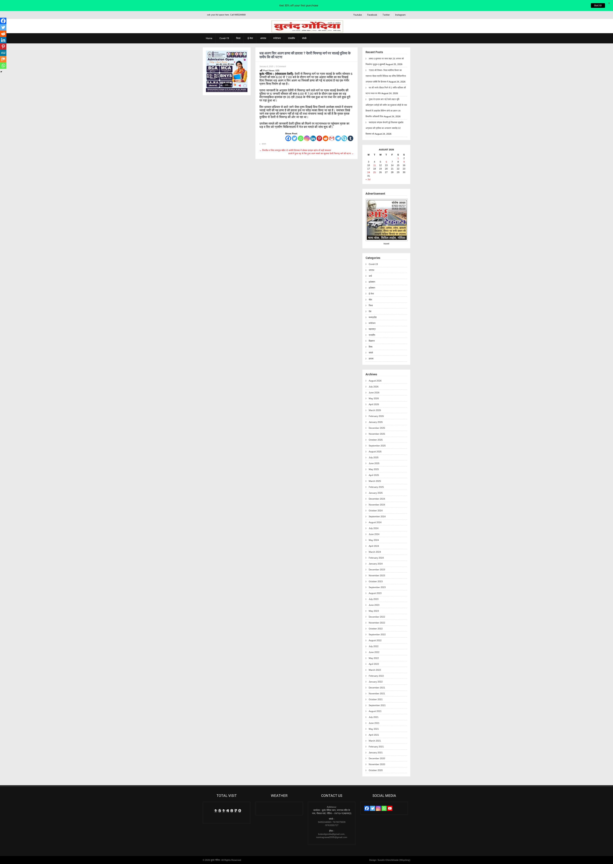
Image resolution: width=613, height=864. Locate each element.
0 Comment (281, 66)
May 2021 (374, 729)
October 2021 (376, 699)
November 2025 (377, 434)
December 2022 (377, 617)
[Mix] (3, 59)
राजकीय (291, 38)
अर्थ (370, 276)
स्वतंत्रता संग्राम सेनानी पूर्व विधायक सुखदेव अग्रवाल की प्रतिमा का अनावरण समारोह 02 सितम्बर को (384, 128)
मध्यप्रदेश (373, 317)
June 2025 (374, 463)
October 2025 (376, 439)
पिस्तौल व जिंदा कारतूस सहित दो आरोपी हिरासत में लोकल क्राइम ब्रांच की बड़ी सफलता (295, 150)
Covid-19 (224, 38)
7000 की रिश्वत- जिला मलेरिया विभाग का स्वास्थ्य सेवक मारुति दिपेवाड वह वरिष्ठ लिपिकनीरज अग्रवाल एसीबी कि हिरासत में (386, 76)
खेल (370, 299)
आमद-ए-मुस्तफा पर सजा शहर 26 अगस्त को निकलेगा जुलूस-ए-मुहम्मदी (385, 61)
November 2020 (377, 764)
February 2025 (376, 487)
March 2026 (375, 410)
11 (374, 165)
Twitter (386, 15)
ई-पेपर (250, 38)
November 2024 (377, 504)
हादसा (264, 144)
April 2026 (374, 404)
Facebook (372, 15)
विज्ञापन (372, 341)
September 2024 (377, 516)
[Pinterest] (319, 138)
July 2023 (373, 599)
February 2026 (376, 416)
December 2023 (377, 569)
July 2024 (373, 528)
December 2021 (377, 687)
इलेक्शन (372, 282)
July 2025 (373, 457)
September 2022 (377, 634)
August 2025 (375, 451)
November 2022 (377, 622)
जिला (238, 38)
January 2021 (376, 752)
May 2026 (374, 398)
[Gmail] (332, 138)
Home (209, 38)
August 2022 (375, 640)
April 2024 (374, 546)
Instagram (400, 15)
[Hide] (1, 71)
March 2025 (375, 481)
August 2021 (375, 711)
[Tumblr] (350, 138)
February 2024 (376, 557)
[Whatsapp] (300, 138)
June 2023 (374, 605)
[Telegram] (338, 138)
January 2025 (376, 493)
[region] (226, 71)
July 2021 (373, 717)
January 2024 (376, 563)
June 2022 (374, 652)
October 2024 (376, 510)
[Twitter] (294, 138)
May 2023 (374, 611)
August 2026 (375, 380)
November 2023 (377, 575)
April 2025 (374, 475)
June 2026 (374, 392)
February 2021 (376, 746)
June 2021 (374, 723)
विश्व (370, 346)
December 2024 (377, 498)
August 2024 (375, 522)
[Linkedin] (313, 138)
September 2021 (377, 705)
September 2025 (377, 445)
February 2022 (376, 676)
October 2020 (376, 770)
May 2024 (374, 540)
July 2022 (373, 646)
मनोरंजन (277, 38)
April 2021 (374, 735)
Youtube (357, 15)
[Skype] (344, 138)
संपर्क (304, 38)
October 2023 (376, 581)
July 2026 (373, 386)
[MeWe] (3, 53)
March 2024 (375, 552)
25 (374, 172)
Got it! (598, 5)
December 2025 (377, 428)
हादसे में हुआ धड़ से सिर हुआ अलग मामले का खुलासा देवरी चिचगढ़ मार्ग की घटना (321, 153)
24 (368, 172)
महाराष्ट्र (372, 329)
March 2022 (375, 670)
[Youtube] (389, 808)
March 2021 (375, 740)
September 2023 (377, 587)
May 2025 (374, 469)
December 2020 (377, 758)
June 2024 (374, 534)
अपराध (263, 38)
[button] (210, 71)
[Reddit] (325, 138)
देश (370, 311)
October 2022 (376, 628)
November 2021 (377, 693)
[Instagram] (307, 138)
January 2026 (376, 422)
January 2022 (376, 681)
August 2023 (375, 593)
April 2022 (374, 664)
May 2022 (374, 658)
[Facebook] (288, 138)
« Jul (368, 179)
